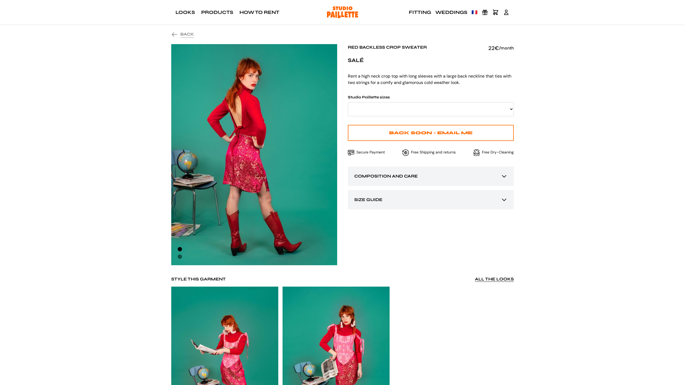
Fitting (420, 12)
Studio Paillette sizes (369, 97)
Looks (185, 12)
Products (217, 12)
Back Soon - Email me (431, 132)
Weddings (451, 12)
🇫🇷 (474, 12)
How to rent (259, 12)
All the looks (494, 279)
